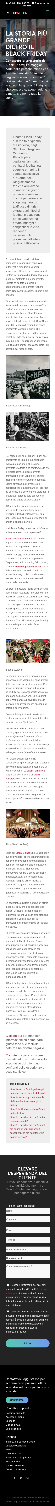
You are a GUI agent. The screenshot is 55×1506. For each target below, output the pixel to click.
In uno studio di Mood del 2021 (22, 538)
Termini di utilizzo (15, 1465)
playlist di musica (36, 770)
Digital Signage (24, 853)
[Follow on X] (20, 1478)
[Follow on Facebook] (14, 1478)
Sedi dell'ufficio (13, 1429)
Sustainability (13, 1461)
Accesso (26, 5)
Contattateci (17, 1400)
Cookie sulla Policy (16, 1469)
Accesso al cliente (15, 1417)
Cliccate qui (14, 1035)
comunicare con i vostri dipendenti (23, 937)
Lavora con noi (13, 1453)
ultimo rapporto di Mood (28, 566)
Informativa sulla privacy (18, 1457)
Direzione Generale (16, 1445)
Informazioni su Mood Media (20, 1441)
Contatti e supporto (15, 1413)
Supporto (40, 3)
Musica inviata (13, 1425)
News (9, 1449)
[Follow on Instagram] (27, 1478)
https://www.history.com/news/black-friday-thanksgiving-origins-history (27, 1101)
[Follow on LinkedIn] (8, 1478)
